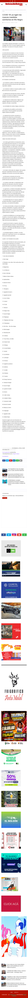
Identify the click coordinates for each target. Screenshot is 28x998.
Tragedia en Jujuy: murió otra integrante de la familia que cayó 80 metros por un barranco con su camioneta (17, 978)
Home (11, 992)
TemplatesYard (13, 994)
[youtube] (19, 534)
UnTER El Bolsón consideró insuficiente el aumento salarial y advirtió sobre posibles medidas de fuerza (16, 482)
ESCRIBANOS (5, 456)
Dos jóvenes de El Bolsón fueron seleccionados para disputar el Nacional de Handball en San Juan (16, 475)
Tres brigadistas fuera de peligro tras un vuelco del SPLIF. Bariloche (16, 469)
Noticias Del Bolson (7, 22)
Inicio (3, 10)
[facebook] (10, 1)
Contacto (16, 992)
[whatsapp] (24, 534)
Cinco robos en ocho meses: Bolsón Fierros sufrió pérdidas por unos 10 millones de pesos (15, 966)
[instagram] (15, 1)
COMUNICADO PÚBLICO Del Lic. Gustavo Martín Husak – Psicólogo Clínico (16, 971)
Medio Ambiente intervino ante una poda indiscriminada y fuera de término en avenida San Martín (16, 984)
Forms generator (6, 452)
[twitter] (12, 1)
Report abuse (16, 453)
